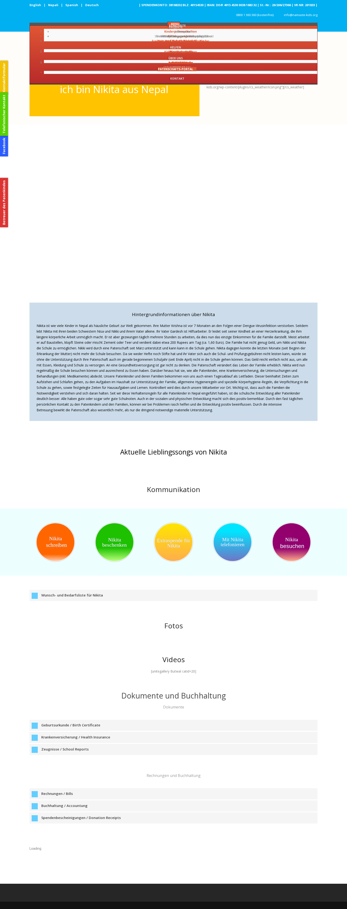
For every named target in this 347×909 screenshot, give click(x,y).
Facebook (4, 146)
